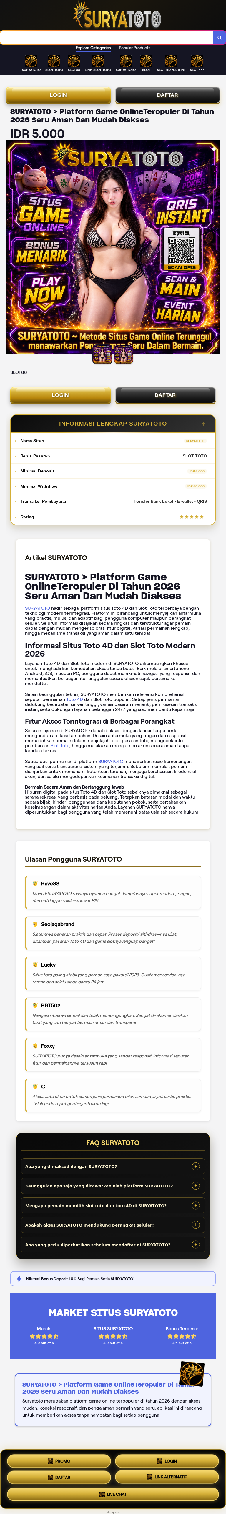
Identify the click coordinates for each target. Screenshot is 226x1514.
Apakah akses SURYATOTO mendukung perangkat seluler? (89, 1225)
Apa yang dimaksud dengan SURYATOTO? (71, 1166)
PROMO (62, 1459)
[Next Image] (215, 248)
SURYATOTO (37, 608)
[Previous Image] (10, 248)
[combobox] (106, 37)
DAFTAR (167, 95)
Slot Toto (60, 745)
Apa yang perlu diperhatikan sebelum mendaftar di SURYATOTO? (97, 1244)
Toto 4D (74, 699)
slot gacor (113, 1512)
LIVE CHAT (117, 1496)
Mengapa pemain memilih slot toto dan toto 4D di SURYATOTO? (96, 1205)
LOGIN (58, 95)
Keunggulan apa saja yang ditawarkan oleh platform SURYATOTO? (99, 1186)
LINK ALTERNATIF (171, 1478)
